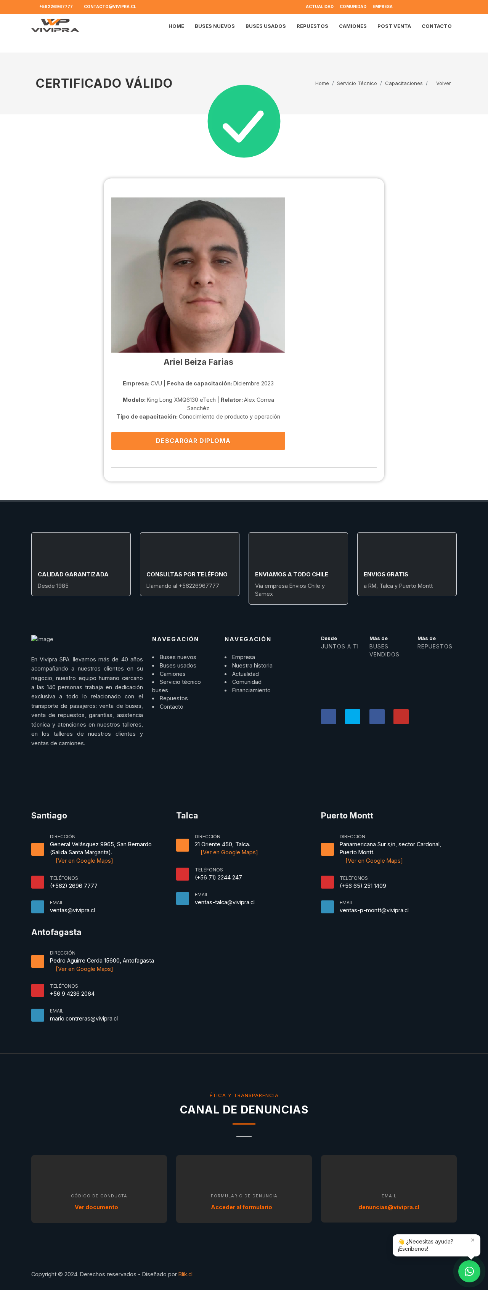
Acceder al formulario (242, 1207)
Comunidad (353, 6)
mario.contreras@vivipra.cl (84, 1018)
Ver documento (97, 1207)
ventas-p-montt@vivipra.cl (374, 910)
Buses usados (178, 665)
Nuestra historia (252, 665)
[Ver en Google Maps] (83, 860)
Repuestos (174, 698)
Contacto (171, 706)
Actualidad (320, 6)
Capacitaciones (404, 83)
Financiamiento (251, 690)
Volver (443, 83)
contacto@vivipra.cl (109, 6)
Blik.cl (185, 1274)
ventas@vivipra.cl (72, 910)
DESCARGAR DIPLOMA (194, 440)
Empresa (382, 6)
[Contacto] (469, 1271)
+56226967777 (56, 6)
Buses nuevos (178, 657)
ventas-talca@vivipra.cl (225, 902)
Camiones (173, 674)
